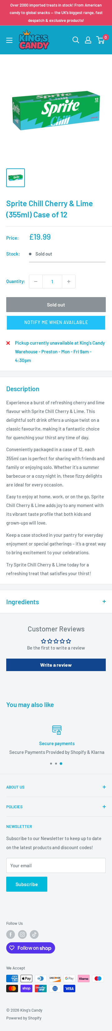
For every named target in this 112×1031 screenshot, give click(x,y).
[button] (56, 322)
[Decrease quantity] (35, 281)
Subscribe (27, 884)
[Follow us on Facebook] (10, 934)
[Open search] (75, 40)
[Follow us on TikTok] (34, 934)
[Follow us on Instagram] (22, 934)
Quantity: (15, 281)
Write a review (56, 665)
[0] (101, 40)
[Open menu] (9, 40)
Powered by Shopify (23, 1017)
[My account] (88, 40)
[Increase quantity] (68, 281)
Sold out (56, 304)
